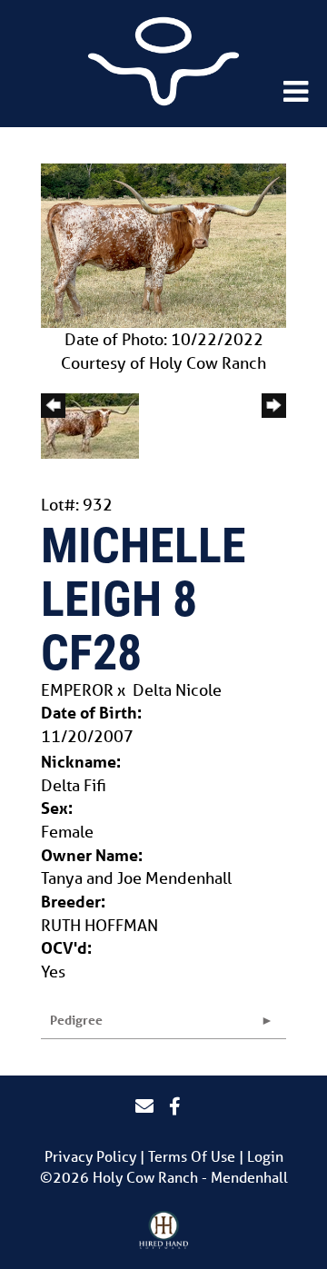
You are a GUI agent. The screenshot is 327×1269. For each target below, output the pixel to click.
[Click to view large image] (163, 243)
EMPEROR (77, 689)
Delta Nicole (177, 689)
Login (265, 1155)
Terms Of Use (191, 1155)
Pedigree (76, 1019)
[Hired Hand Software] (164, 1231)
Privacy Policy (90, 1155)
